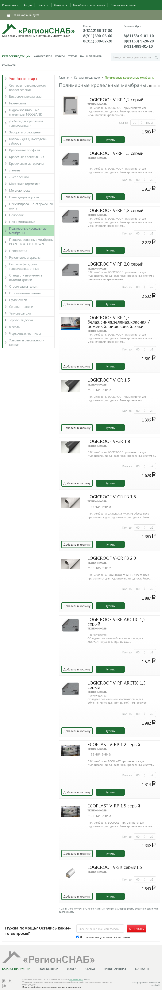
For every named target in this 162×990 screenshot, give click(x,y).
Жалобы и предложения (89, 5)
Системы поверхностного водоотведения (27, 87)
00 (134, 123)
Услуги (60, 56)
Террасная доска (21, 320)
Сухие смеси (18, 300)
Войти (87, 979)
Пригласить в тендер (124, 5)
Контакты (9, 65)
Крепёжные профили (24, 150)
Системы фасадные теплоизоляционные (24, 266)
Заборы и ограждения (25, 132)
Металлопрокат (20, 190)
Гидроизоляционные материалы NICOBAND (25, 112)
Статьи (72, 56)
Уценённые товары (23, 78)
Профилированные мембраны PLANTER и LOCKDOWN (31, 241)
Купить (110, 140)
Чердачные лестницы (24, 333)
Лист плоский (19, 177)
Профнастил (18, 250)
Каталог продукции (16, 56)
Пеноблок (16, 215)
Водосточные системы (25, 96)
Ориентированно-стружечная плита (31, 205)
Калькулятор (43, 56)
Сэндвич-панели (21, 306)
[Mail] (4, 987)
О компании (10, 5)
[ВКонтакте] (4, 981)
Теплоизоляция (20, 313)
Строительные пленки (25, 293)
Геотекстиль (17, 103)
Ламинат (15, 170)
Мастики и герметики (24, 183)
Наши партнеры (91, 56)
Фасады (14, 326)
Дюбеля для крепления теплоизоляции (26, 123)
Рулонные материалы (24, 257)
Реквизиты (60, 5)
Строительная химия (24, 286)
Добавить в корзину (76, 140)
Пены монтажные (22, 221)
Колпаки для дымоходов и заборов (28, 141)
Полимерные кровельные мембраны (27, 230)
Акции (28, 5)
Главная (64, 77)
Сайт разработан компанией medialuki (146, 983)
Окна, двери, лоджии (24, 197)
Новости (43, 5)
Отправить (136, 928)
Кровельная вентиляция (26, 156)
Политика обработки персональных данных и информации (51, 987)
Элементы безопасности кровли (26, 342)
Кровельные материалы (26, 163)
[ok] (10, 981)
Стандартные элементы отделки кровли (26, 277)
